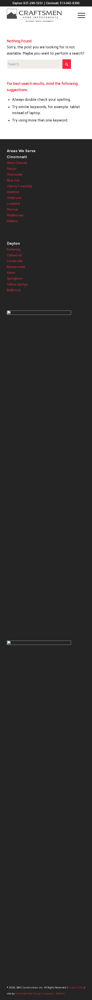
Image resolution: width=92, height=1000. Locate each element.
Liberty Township (19, 186)
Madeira (12, 221)
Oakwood (14, 255)
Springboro (15, 278)
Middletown (15, 215)
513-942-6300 (69, 3)
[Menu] (79, 15)
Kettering (13, 249)
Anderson (14, 198)
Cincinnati (17, 156)
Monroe (12, 209)
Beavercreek (16, 267)
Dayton (13, 243)
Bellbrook (14, 290)
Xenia (11, 273)
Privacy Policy (76, 987)
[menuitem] (79, 15)
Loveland (13, 204)
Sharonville (14, 174)
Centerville (15, 261)
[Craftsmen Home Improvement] (38, 15)
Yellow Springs (17, 284)
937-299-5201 (33, 3)
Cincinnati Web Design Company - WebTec (40, 993)
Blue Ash (13, 180)
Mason (11, 169)
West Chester (17, 163)
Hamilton (13, 192)
